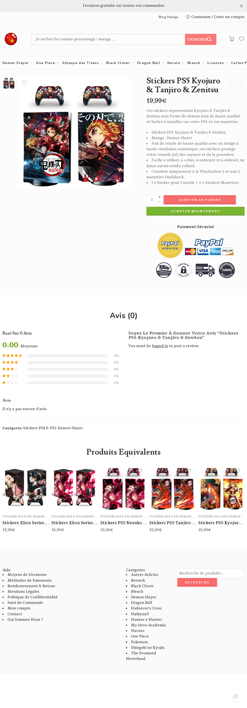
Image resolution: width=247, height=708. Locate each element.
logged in (160, 346)
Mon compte (19, 608)
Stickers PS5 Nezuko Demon (123, 523)
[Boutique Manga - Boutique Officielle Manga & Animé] (11, 39)
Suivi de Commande (25, 603)
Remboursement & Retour (31, 586)
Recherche (197, 582)
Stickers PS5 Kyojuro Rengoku (221, 523)
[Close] (241, 6)
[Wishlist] (24, 83)
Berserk (138, 580)
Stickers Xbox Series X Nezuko (25, 523)
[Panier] (231, 39)
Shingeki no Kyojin (148, 647)
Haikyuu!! (140, 614)
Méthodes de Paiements (29, 580)
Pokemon (139, 642)
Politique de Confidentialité (32, 597)
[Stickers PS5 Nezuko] (231, 81)
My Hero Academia (148, 625)
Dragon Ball (148, 63)
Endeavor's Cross (146, 608)
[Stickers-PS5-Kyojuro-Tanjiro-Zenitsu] (9, 83)
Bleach (193, 63)
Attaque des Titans (80, 63)
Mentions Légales (23, 591)
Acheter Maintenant (195, 211)
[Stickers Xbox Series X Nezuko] (25, 487)
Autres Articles (144, 574)
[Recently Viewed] (235, 696)
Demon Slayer (15, 63)
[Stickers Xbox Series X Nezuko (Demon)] (74, 487)
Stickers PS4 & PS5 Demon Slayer (53, 428)
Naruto (173, 63)
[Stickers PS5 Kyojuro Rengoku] (221, 487)
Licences (215, 63)
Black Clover (118, 63)
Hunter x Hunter (146, 619)
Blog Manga (168, 16)
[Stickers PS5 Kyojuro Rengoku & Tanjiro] (241, 81)
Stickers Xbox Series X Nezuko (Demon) (74, 523)
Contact (14, 614)
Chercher (197, 39)
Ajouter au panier (200, 200)
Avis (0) (123, 316)
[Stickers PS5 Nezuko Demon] (123, 487)
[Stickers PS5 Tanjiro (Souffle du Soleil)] (172, 487)
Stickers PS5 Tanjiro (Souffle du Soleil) (172, 523)
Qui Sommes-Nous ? (25, 619)
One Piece (45, 63)
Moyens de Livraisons (27, 574)
